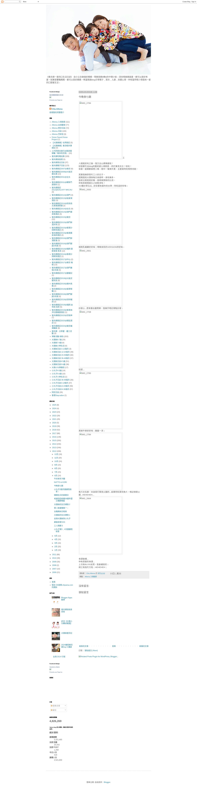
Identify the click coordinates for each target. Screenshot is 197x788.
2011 (54, 555)
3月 (56, 543)
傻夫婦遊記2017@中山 (61, 259)
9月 (56, 465)
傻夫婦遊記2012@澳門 (61, 195)
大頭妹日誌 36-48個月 (61, 358)
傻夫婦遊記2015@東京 (61, 217)
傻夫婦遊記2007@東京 (61, 169)
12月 (56, 454)
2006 (54, 572)
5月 (56, 536)
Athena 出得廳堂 (58, 125)
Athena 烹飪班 (58, 134)
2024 (54, 408)
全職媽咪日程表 (60, 511)
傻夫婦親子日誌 (58, 165)
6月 (56, 476)
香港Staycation (58, 395)
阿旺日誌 (55, 392)
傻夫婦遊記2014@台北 (61, 209)
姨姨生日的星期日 (61, 495)
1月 (56, 550)
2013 (54, 448)
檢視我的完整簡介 (56, 112)
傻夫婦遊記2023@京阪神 (62, 315)
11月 (56, 458)
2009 (54, 562)
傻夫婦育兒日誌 (58, 162)
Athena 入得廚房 (91, 577)
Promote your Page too (55, 100)
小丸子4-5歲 (57, 370)
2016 (54, 437)
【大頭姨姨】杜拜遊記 (61, 143)
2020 (54, 423)
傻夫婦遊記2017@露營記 (62, 273)
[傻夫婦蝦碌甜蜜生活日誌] (50, 97)
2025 (54, 405)
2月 (56, 547)
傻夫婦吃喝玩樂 (58, 156)
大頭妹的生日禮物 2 (62, 504)
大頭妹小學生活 (58, 346)
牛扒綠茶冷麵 (59, 479)
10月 (56, 461)
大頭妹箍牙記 (66, 633)
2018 (54, 430)
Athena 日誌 (57, 131)
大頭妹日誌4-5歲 (58, 361)
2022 (54, 416)
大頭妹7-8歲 (57, 343)
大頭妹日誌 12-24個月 (61, 352)
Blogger (107, 782)
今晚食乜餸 (58, 486)
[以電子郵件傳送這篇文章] (111, 573)
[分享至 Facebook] (118, 573)
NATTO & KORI (60, 482)
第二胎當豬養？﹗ (61, 508)
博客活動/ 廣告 (58, 336)
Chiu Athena (57, 109)
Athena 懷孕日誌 (58, 128)
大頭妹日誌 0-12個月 (60, 349)
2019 (54, 426)
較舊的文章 (144, 646)
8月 (56, 468)
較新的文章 (83, 646)
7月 (56, 472)
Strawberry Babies (54, 667)
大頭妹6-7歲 (57, 340)
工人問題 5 (58, 526)
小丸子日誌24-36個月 (60, 389)
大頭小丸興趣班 (58, 367)
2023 (54, 412)
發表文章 (56, 706)
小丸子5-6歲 (57, 374)
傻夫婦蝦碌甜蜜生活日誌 (56, 95)
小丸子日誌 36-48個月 (61, 380)
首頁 (114, 646)
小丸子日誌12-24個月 (60, 386)
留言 (54, 710)
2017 (54, 433)
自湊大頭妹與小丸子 (62, 519)
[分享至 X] (116, 573)
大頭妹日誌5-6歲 (58, 364)
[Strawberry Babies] (50, 669)
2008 (54, 565)
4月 (56, 539)
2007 (54, 569)
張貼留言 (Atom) (91, 650)
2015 (54, 440)
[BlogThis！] (113, 573)
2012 (54, 451)
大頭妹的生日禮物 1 (62, 515)
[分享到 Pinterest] (120, 573)
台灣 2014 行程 (59, 657)
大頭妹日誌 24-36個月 (61, 355)
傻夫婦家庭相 (57, 159)
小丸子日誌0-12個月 (60, 383)
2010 (54, 558)
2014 (54, 444)
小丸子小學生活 (58, 377)
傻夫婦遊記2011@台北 (61, 177)
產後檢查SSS (59, 522)
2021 (54, 419)
